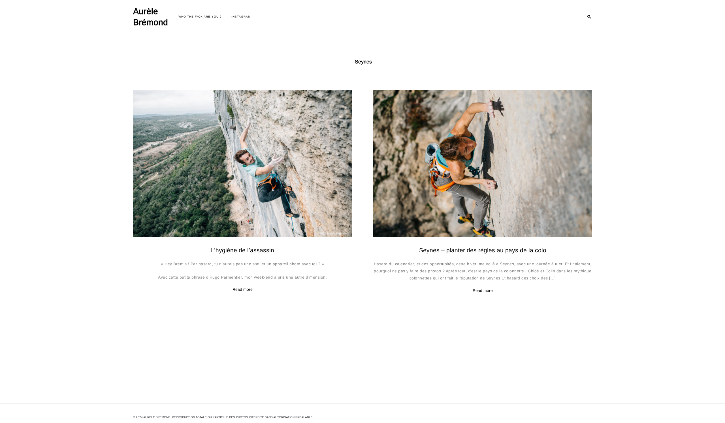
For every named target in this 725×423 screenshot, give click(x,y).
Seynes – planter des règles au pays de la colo (482, 250)
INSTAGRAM (241, 16)
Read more (243, 289)
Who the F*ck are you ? (200, 16)
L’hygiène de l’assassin (242, 250)
